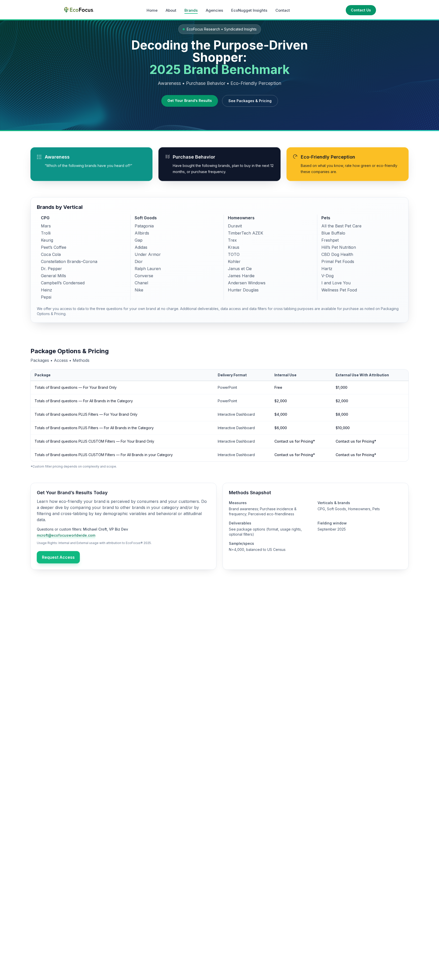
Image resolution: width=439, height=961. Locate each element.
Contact (282, 10)
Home (152, 10)
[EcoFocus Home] (79, 10)
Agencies (214, 10)
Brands (191, 10)
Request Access (58, 557)
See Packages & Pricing (250, 101)
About (171, 10)
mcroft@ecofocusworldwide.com (66, 535)
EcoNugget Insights (249, 10)
